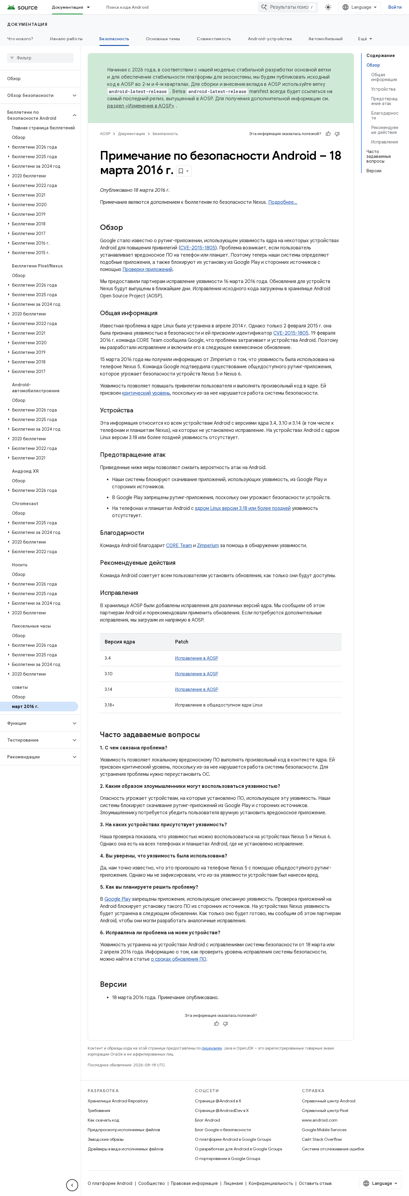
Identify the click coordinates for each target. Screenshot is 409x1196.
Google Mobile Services (324, 1129)
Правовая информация (194, 1183)
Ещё (362, 38)
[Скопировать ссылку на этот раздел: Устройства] (139, 410)
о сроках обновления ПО (178, 959)
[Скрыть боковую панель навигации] (72, 1185)
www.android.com (319, 1120)
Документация (67, 7)
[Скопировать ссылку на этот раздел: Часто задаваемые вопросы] (206, 735)
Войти (395, 7)
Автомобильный (325, 38)
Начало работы (66, 38)
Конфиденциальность (271, 1183)
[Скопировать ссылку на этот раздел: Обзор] (129, 228)
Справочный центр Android (328, 1101)
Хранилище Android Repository (118, 1101)
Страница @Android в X (218, 1101)
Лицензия (233, 1183)
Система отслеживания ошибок (333, 1149)
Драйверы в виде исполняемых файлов (125, 1149)
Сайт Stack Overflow (322, 1139)
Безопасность (114, 38)
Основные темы (163, 38)
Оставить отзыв (315, 1183)
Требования (99, 1110)
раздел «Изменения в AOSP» (140, 106)
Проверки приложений (147, 270)
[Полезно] (328, 133)
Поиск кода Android (127, 7)
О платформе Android (110, 1183)
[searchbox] (40, 58)
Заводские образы (106, 1139)
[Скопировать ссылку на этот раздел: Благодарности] (150, 533)
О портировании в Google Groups (227, 1158)
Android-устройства (270, 38)
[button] (35, 95)
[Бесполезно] (337, 133)
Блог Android (207, 1120)
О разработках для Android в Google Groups (238, 1149)
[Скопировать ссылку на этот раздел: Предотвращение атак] (172, 455)
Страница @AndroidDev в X (222, 1110)
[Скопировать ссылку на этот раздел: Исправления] (144, 593)
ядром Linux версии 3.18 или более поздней (243, 508)
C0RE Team (179, 546)
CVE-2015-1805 (197, 248)
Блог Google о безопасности (223, 1129)
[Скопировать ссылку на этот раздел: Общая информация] (163, 313)
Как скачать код (103, 1120)
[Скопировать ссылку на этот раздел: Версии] (133, 985)
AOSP (105, 133)
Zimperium (208, 546)
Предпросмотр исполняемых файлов (124, 1129)
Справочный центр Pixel (325, 1110)
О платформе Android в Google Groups (233, 1139)
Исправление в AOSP (196, 658)
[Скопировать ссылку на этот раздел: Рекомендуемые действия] (181, 563)
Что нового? (20, 38)
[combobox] (288, 7)
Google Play (117, 899)
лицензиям (212, 1048)
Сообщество (151, 1183)
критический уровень (146, 393)
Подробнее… (282, 202)
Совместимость (214, 38)
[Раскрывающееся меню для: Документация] (91, 7)
